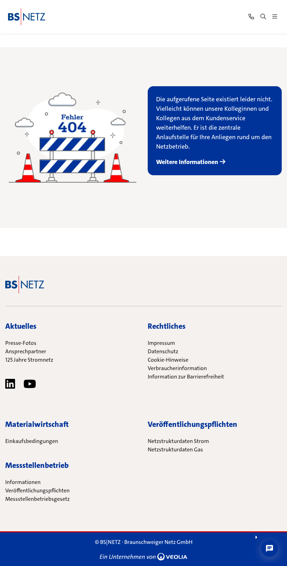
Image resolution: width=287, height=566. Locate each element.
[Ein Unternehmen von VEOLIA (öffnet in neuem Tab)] (143, 556)
